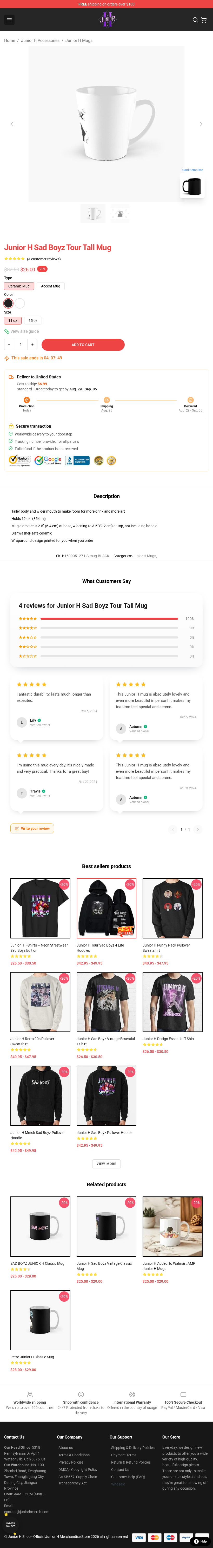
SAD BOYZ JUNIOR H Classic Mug (37, 1263)
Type (8, 278)
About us (65, 1448)
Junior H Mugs (78, 40)
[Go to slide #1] (93, 213)
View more (107, 1164)
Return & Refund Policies (131, 1462)
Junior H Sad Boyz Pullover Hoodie (104, 1133)
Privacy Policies (70, 1462)
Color (8, 294)
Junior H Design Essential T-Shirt (168, 1039)
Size (7, 312)
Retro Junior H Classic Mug (32, 1357)
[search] (195, 20)
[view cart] (204, 20)
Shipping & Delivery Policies (133, 1448)
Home (9, 40)
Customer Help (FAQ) (128, 1477)
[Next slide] (200, 124)
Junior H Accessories (40, 40)
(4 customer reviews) (44, 259)
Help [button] (204, 1541)
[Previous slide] (12, 124)
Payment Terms (123, 1455)
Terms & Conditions (74, 1455)
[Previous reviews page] (172, 829)
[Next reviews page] (198, 829)
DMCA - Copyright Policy (77, 1469)
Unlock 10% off (10, 1525)
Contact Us (120, 1469)
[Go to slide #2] (120, 213)
